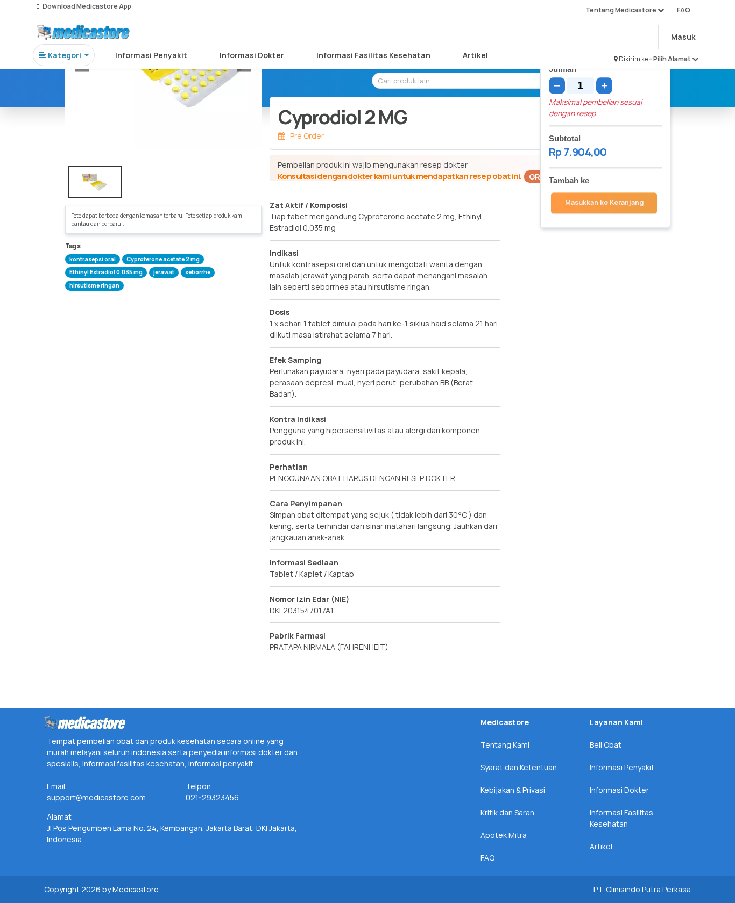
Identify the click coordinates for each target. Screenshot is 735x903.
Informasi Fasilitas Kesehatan (373, 55)
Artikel (475, 55)
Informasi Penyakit (151, 55)
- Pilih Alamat (670, 58)
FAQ (683, 10)
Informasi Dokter (252, 55)
